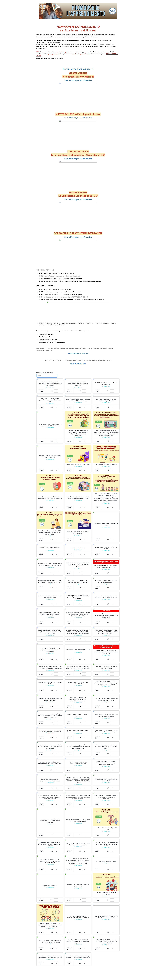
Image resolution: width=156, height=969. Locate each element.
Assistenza (85, 353)
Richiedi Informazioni (74, 353)
